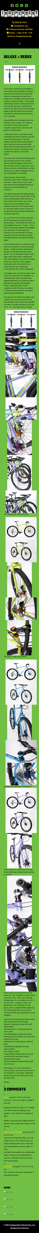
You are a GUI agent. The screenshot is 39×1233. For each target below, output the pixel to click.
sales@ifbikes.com (20, 26)
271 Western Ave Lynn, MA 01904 (20, 29)
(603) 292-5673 (21, 22)
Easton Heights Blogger (13, 1132)
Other (6, 62)
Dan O (6, 1097)
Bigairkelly (8, 1166)
